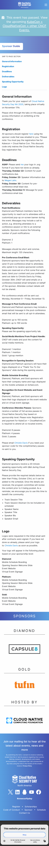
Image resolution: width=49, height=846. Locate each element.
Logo (4, 86)
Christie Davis (21, 443)
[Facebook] (38, 792)
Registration (8, 66)
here (31, 134)
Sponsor (28, 810)
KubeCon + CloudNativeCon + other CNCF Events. (24, 26)
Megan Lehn (10, 180)
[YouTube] (31, 792)
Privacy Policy (27, 766)
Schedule (41, 810)
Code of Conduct (11, 810)
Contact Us (24, 813)
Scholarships (31, 806)
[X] (10, 792)
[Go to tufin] (24, 685)
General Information (12, 61)
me (22, 164)
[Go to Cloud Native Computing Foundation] (24, 721)
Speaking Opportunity (12, 81)
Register (16, 806)
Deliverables (8, 76)
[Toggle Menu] (46, 5)
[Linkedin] (17, 792)
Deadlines (7, 71)
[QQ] (24, 792)
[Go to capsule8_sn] (24, 649)
